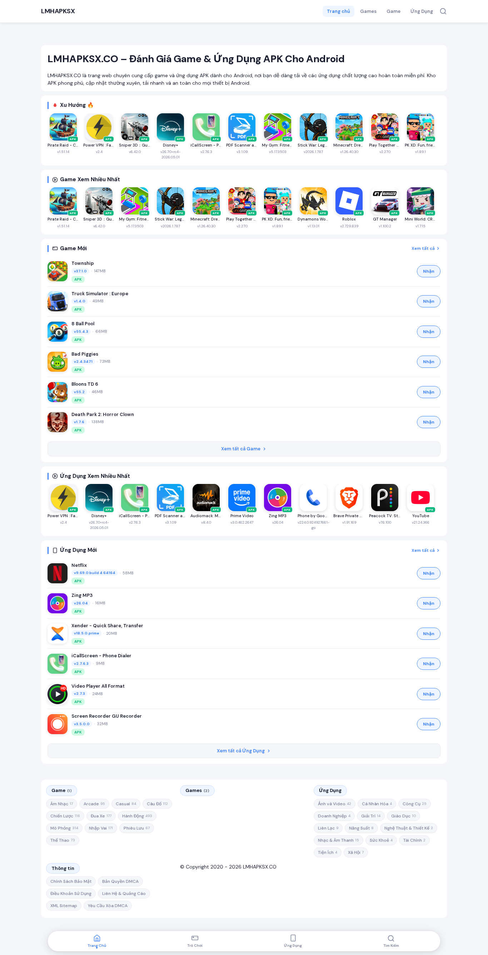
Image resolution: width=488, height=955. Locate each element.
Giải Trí (370, 816)
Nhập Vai (101, 828)
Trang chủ (338, 11)
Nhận (428, 271)
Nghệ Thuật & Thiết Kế (408, 828)
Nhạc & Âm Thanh (338, 840)
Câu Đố (157, 804)
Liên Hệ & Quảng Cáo (124, 893)
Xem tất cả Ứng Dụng (241, 751)
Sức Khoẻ (381, 840)
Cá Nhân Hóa (377, 804)
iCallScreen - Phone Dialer (101, 656)
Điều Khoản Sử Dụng (70, 893)
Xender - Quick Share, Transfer (107, 626)
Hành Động (137, 816)
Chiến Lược (65, 816)
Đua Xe (101, 816)
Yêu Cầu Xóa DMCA (108, 906)
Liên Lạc (328, 828)
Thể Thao (62, 840)
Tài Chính (414, 840)
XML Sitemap (63, 906)
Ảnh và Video (334, 804)
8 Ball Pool (82, 324)
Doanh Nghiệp (334, 816)
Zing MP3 (82, 595)
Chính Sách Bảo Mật (70, 881)
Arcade (94, 804)
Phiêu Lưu (137, 828)
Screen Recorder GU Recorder (106, 716)
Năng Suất (361, 828)
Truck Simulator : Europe (99, 294)
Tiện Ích (327, 852)
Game (393, 11)
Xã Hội (356, 852)
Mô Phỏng (64, 828)
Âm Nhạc (61, 804)
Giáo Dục (403, 816)
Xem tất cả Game (240, 449)
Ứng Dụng (421, 11)
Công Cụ (415, 804)
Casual (126, 804)
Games (368, 11)
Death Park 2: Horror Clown (102, 414)
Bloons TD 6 (84, 384)
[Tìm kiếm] (443, 11)
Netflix (79, 565)
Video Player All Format (98, 686)
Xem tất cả (423, 248)
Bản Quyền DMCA (120, 881)
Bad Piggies (84, 354)
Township (82, 263)
